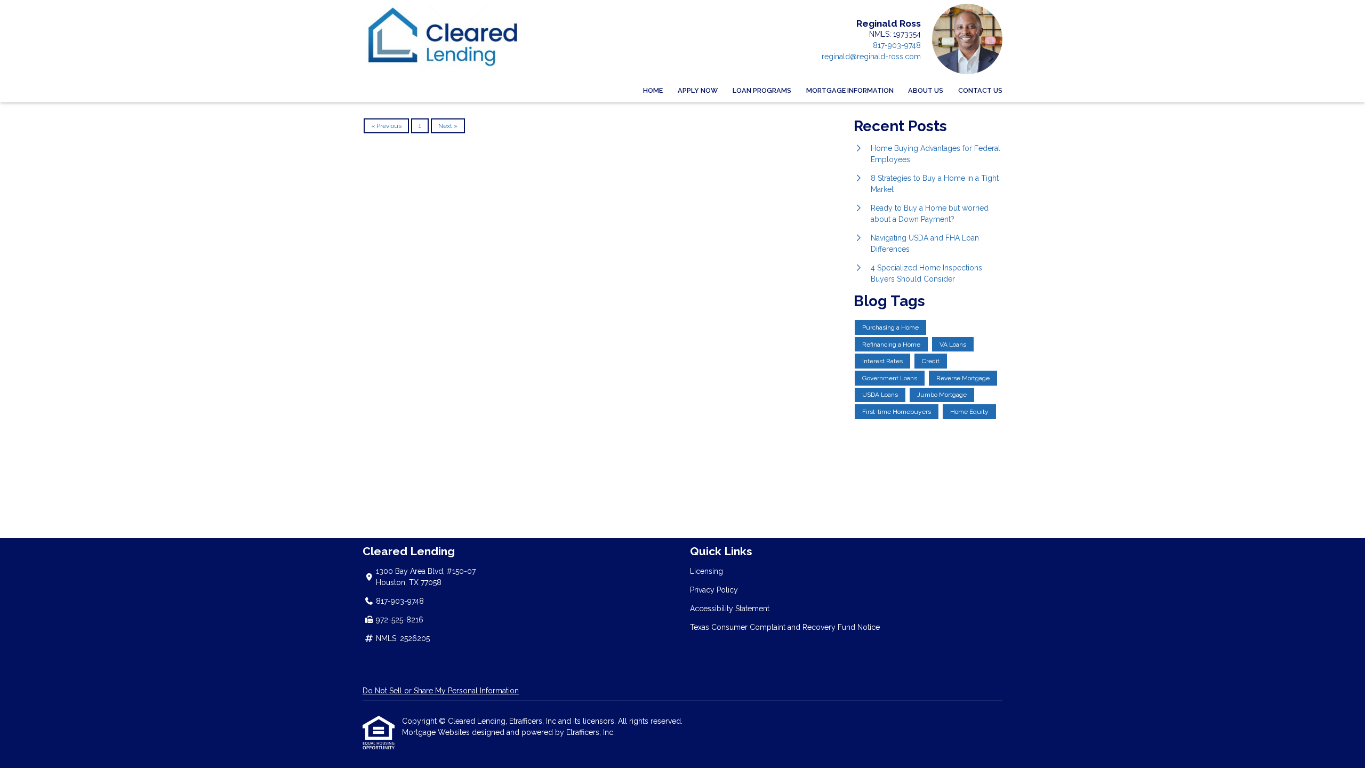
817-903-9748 (897, 45)
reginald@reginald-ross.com (871, 56)
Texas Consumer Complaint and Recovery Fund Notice (785, 627)
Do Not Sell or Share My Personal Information (441, 690)
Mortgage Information (850, 90)
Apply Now (698, 90)
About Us (925, 90)
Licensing (706, 571)
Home (653, 90)
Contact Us (980, 90)
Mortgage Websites (437, 732)
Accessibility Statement (729, 608)
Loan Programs (762, 90)
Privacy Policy (714, 590)
